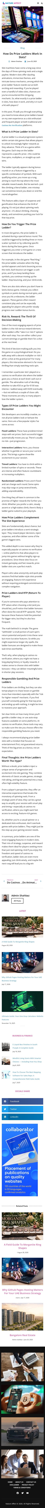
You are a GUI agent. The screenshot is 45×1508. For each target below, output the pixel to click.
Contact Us (31, 1482)
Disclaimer (14, 1485)
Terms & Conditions (21, 1487)
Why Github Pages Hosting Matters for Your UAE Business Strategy (22, 1291)
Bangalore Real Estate (22, 1335)
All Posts (17, 901)
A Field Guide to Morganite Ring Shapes (18, 942)
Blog (22, 48)
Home (10, 1482)
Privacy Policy (28, 1485)
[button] (42, 3)
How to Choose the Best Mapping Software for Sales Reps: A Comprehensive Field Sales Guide (27, 1075)
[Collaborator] (20, 1195)
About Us (19, 1482)
